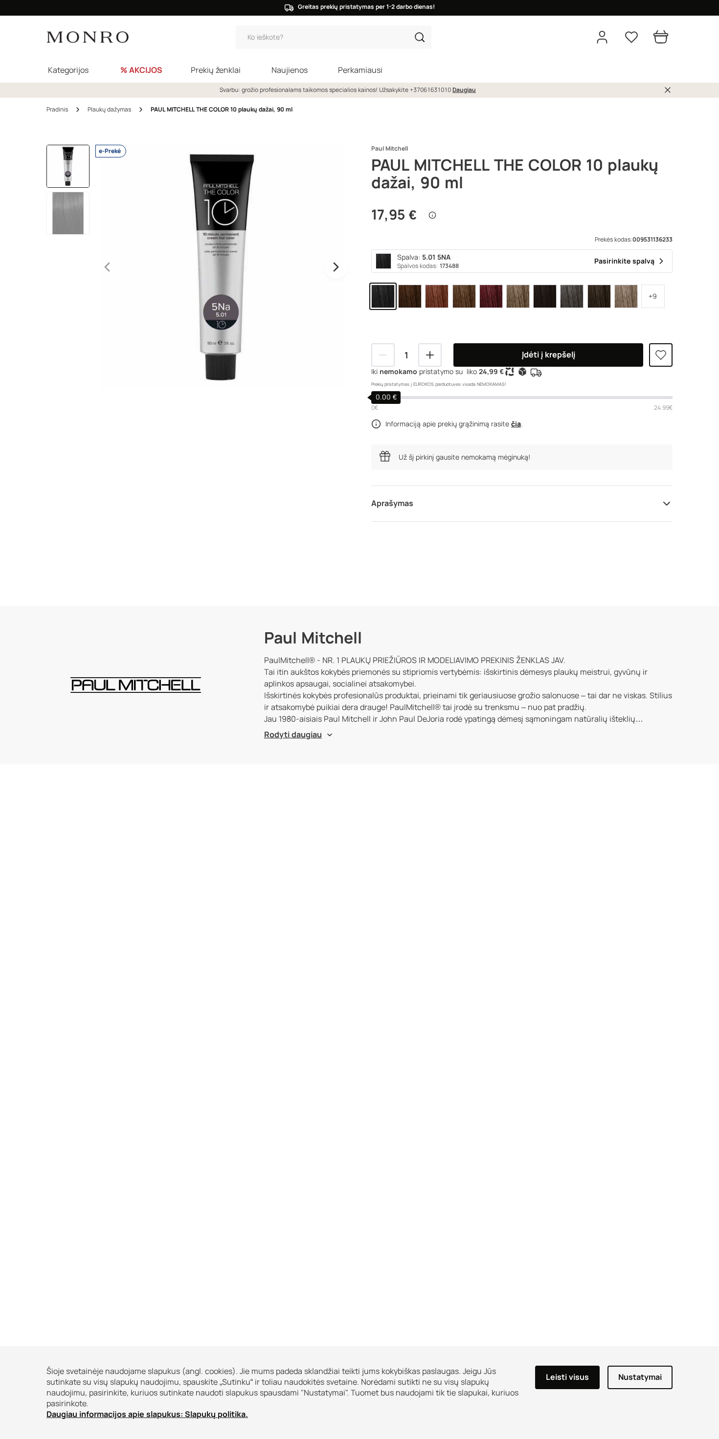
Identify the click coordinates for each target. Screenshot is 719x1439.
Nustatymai (640, 1377)
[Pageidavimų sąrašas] (631, 37)
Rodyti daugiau (293, 735)
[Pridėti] (430, 355)
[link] (383, 296)
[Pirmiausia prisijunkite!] (661, 355)
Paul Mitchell (389, 148)
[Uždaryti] (668, 90)
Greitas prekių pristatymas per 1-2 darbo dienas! (366, 6)
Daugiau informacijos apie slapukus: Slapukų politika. (147, 1414)
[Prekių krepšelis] (661, 37)
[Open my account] (602, 37)
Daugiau (464, 90)
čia (516, 424)
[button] (420, 37)
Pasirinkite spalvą (624, 261)
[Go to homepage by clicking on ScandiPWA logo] (87, 37)
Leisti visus (567, 1377)
